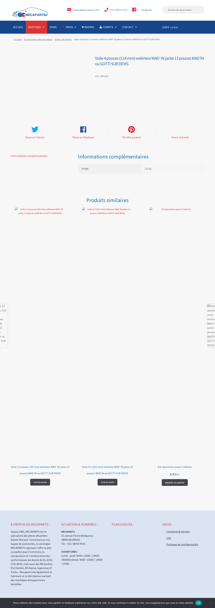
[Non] (210, 603)
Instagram (146, 9)
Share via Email (180, 137)
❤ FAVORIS (88, 27)
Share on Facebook (83, 137)
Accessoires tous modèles (38, 39)
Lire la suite (40, 482)
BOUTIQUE (34, 27)
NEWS (53, 27)
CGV (168, 538)
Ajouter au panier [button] (174, 482)
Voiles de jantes (63, 39)
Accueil (18, 39)
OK (198, 602)
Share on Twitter (35, 137)
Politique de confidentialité (182, 544)
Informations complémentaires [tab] (29, 155)
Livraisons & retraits (178, 531)
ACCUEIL (18, 27)
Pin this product (131, 137)
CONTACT (128, 27)
